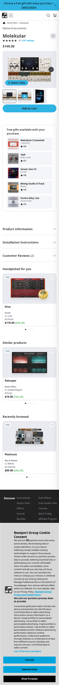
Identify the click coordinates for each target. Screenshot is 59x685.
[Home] (4, 23)
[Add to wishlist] (53, 36)
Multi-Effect (12, 23)
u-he (10, 316)
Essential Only (29, 669)
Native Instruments (15, 28)
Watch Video (18, 82)
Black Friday (45, 513)
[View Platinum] (29, 436)
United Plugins (15, 389)
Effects (20, 508)
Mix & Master (11, 460)
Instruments (23, 497)
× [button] (55, 5)
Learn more (29, 7)
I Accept (29, 659)
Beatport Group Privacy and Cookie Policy (33, 593)
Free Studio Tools (48, 503)
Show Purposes (29, 678)
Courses (43, 508)
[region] (29, 604)
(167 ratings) (28, 41)
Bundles (21, 518)
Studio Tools (23, 503)
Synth (7, 312)
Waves (11, 463)
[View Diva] (29, 289)
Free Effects (45, 497)
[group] (29, 300)
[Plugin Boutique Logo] (4, 15)
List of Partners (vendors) (27, 651)
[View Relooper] (29, 362)
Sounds (21, 513)
